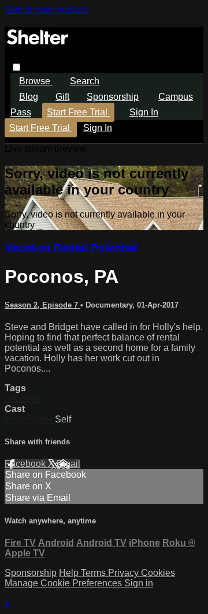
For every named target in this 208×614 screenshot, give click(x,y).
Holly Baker (30, 419)
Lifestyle (22, 398)
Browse (36, 81)
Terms (94, 573)
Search (84, 81)
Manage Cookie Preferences (64, 583)
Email (68, 464)
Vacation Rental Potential (71, 247)
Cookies (158, 573)
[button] (16, 67)
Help (70, 573)
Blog (28, 97)
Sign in (143, 112)
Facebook (26, 464)
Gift (62, 97)
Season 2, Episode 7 (42, 305)
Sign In (97, 128)
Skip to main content (46, 9)
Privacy (124, 573)
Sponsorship (113, 97)
